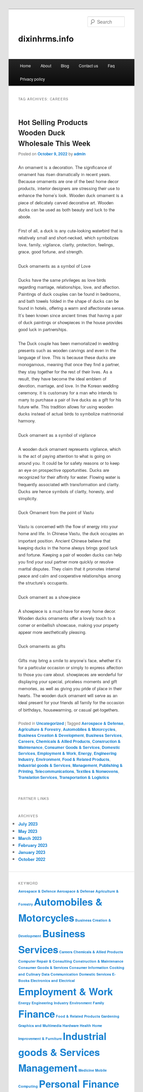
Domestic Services (95, 974)
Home (25, 65)
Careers (26, 741)
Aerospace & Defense (102, 723)
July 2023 (28, 824)
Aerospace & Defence (37, 891)
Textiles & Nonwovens (97, 771)
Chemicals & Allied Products (63, 741)
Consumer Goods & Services (72, 747)
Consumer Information (88, 967)
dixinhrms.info (46, 38)
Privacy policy (32, 79)
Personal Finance (79, 1084)
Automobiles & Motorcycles (89, 729)
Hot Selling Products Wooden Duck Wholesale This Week (54, 132)
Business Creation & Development (51, 735)
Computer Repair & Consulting (45, 961)
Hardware (71, 1025)
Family (98, 1002)
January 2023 (31, 852)
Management (84, 765)
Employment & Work (56, 753)
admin (79, 154)
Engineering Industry (50, 1002)
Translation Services (37, 777)
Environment (48, 759)
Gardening (110, 1016)
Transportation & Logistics (84, 777)
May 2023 (27, 831)
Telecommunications (54, 771)
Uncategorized (50, 723)
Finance (36, 1014)
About (46, 65)
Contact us (88, 65)
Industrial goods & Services (44, 765)
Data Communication (60, 974)
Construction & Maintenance (98, 961)
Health (85, 1025)
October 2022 (31, 859)
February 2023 (32, 845)
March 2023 (30, 838)
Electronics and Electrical (53, 980)
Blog (65, 65)
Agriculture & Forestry (39, 729)
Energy (85, 753)
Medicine (86, 1070)
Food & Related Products (85, 759)
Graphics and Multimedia (40, 1025)
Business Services (104, 735)
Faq (111, 65)
